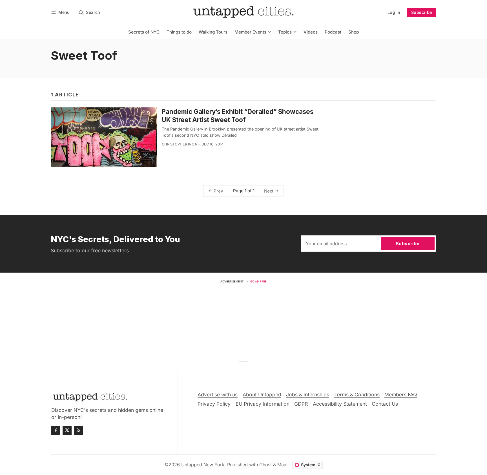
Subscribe (421, 12)
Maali (283, 464)
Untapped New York (202, 464)
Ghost (265, 464)
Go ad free (258, 281)
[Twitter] (67, 430)
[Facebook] (55, 430)
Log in (394, 12)
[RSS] (78, 430)
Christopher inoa (179, 144)
